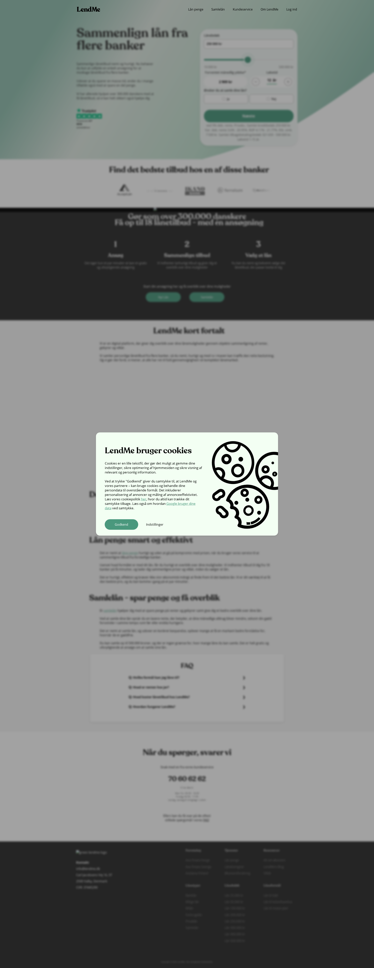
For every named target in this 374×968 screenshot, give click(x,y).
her (143, 499)
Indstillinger (154, 524)
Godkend (121, 524)
